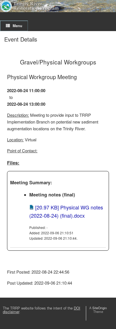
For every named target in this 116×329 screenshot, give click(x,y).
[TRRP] (58, 6)
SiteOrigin (99, 308)
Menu (17, 25)
